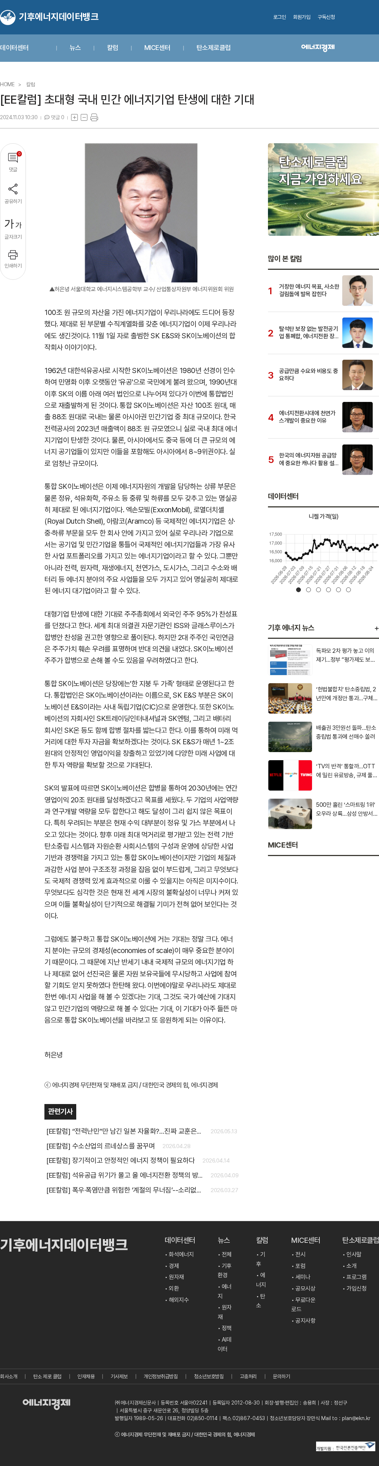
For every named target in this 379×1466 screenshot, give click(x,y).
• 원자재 (174, 1277)
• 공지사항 (303, 1320)
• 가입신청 (354, 1288)
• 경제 (172, 1265)
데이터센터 (15, 47)
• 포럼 (298, 1265)
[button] (298, 589)
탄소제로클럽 (214, 47)
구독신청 (326, 17)
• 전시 (298, 1254)
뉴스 (76, 47)
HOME (7, 84)
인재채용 (85, 1376)
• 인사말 (352, 1254)
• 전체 (225, 1254)
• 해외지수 (177, 1300)
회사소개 (8, 1376)
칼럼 (113, 47)
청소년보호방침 (209, 1376)
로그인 (279, 17)
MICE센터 (158, 47)
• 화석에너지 (179, 1254)
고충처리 (248, 1376)
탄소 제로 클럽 (47, 1376)
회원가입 (301, 17)
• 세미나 (301, 1277)
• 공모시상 (303, 1288)
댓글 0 (57, 117)
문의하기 (281, 1376)
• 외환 (172, 1288)
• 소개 (349, 1265)
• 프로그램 (354, 1277)
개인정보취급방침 (161, 1376)
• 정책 (225, 1328)
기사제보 (119, 1376)
